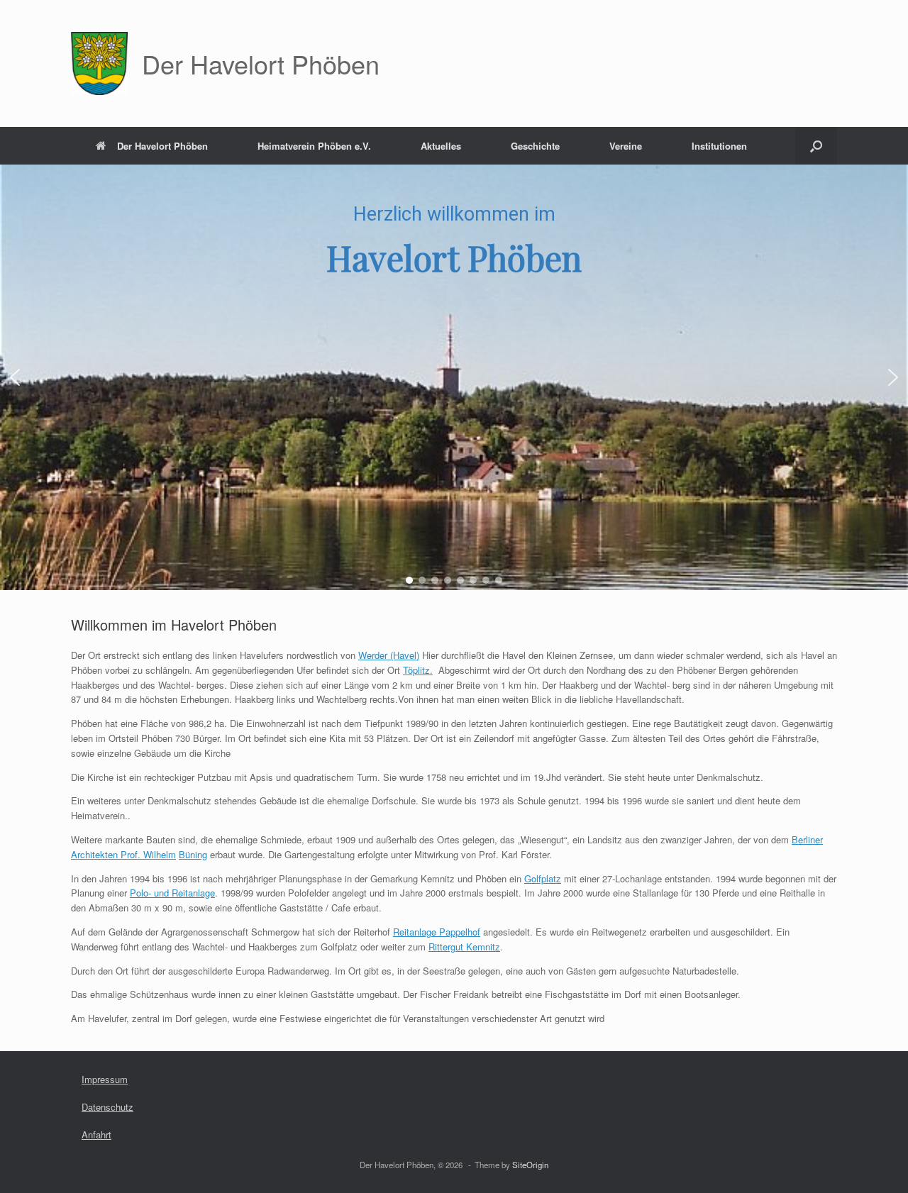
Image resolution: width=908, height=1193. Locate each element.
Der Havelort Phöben (162, 145)
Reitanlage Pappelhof (436, 931)
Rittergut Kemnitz (464, 946)
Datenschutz (107, 1107)
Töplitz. (418, 670)
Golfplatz (542, 878)
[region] (454, 377)
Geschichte (535, 145)
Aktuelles (441, 145)
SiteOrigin (530, 1164)
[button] (816, 146)
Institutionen (719, 145)
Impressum (105, 1079)
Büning (193, 854)
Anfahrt (96, 1134)
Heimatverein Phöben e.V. (314, 145)
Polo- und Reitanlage (172, 892)
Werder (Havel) (388, 655)
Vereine (625, 145)
